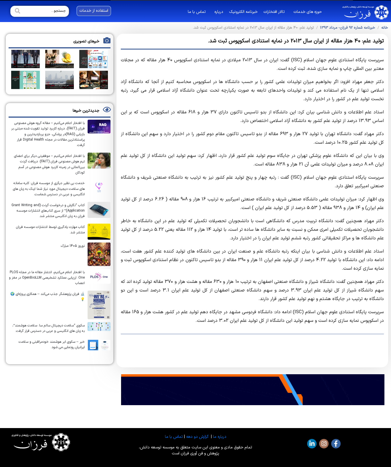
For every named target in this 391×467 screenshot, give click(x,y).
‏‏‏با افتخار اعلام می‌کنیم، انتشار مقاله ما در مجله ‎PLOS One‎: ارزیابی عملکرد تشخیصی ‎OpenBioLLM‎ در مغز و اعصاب (47, 278)
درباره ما (219, 437)
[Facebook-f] (336, 443)
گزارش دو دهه (197, 437)
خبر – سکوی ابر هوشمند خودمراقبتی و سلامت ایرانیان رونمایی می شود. (52, 344)
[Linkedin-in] (312, 443)
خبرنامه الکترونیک (243, 12)
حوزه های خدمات (307, 12)
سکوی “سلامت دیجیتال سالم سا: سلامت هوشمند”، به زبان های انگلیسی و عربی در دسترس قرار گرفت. (48, 328)
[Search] (17, 11)
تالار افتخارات (274, 12)
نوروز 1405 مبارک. (72, 246)
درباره (218, 12)
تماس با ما (197, 12)
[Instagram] (324, 443)
